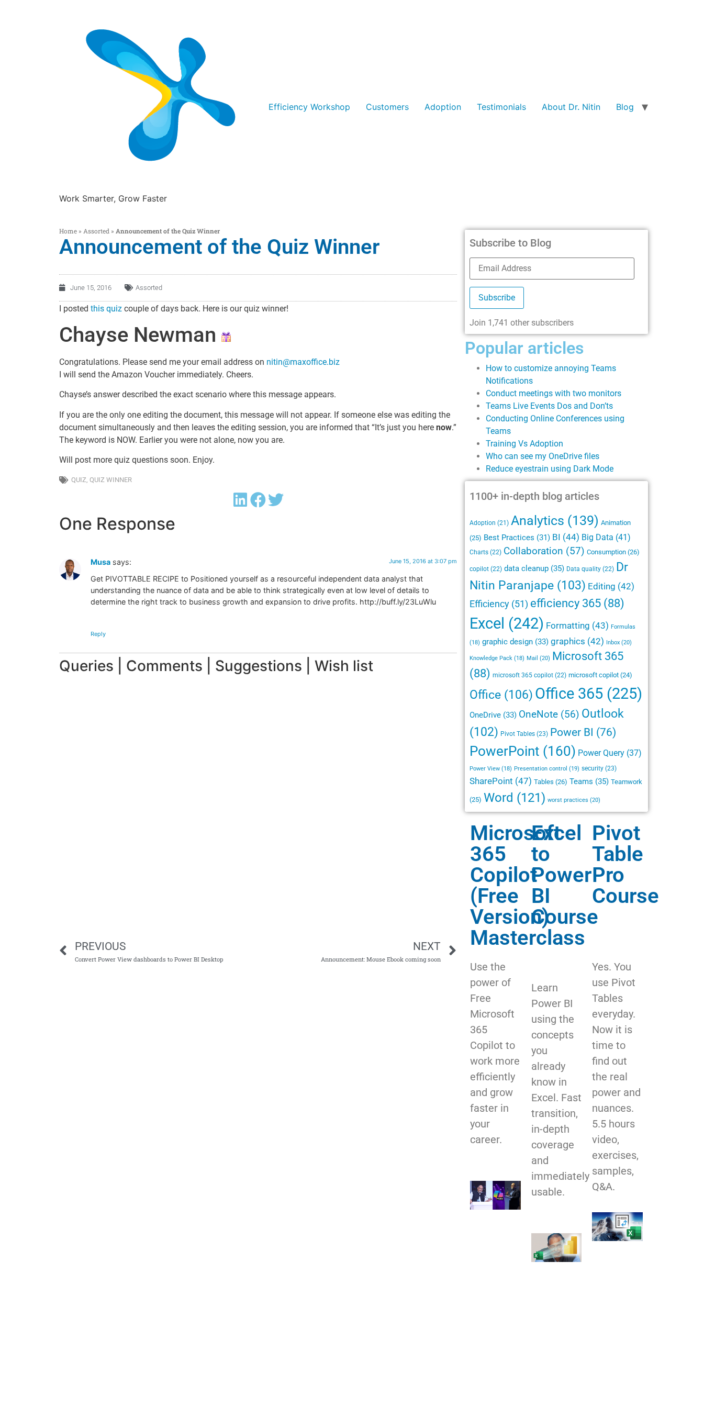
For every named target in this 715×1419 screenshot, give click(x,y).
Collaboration (544, 551)
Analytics (555, 520)
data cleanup (534, 568)
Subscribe (496, 298)
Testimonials (501, 107)
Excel (507, 623)
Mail (538, 658)
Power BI (583, 732)
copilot (486, 569)
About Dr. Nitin (571, 107)
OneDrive (493, 715)
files (591, 456)
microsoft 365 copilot (529, 675)
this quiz (106, 309)
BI (565, 537)
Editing (611, 586)
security (599, 768)
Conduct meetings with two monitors (553, 393)
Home (68, 231)
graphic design (515, 641)
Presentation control (546, 768)
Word (514, 797)
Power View (491, 768)
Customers (387, 107)
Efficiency (499, 603)
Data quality (590, 569)
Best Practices (517, 537)
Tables (550, 782)
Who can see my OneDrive (534, 456)
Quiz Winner (111, 480)
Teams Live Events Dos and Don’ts (549, 406)
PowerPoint (523, 751)
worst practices (574, 799)
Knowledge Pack (497, 658)
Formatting (577, 625)
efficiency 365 (577, 603)
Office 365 (588, 693)
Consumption (613, 552)
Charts (485, 552)
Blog (625, 107)
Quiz (78, 480)
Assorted (96, 231)
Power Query (610, 753)
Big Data (606, 537)
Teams (589, 781)
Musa (100, 561)
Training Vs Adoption (524, 444)
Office (501, 694)
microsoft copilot (600, 675)
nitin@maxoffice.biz (303, 362)
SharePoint (501, 781)
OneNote (549, 714)
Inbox (619, 642)
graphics (577, 641)
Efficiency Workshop (309, 107)
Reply (98, 634)
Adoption (442, 107)
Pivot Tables (524, 734)
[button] (240, 499)
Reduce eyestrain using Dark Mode (549, 469)
